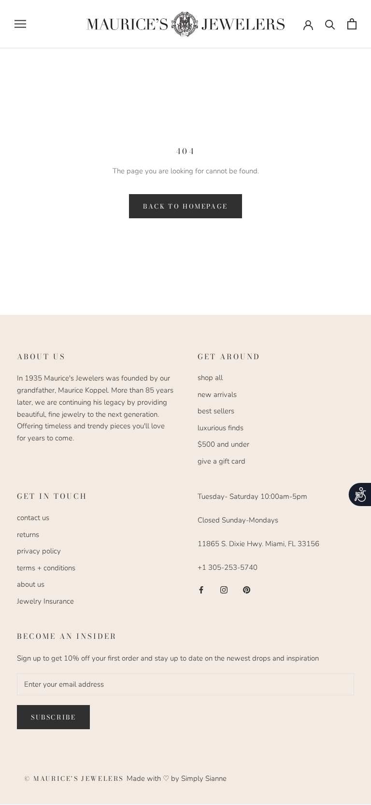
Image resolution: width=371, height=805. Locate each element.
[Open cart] (352, 23)
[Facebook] (201, 589)
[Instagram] (224, 589)
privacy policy (39, 551)
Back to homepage (185, 206)
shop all (210, 377)
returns (28, 534)
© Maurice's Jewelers (75, 778)
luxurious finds (220, 428)
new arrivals (217, 394)
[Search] (330, 24)
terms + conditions (46, 568)
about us (30, 584)
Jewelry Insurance (45, 601)
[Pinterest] (246, 589)
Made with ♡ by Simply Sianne (177, 778)
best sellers (216, 411)
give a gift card (221, 461)
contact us (33, 518)
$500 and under (223, 444)
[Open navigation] (20, 24)
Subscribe (53, 717)
